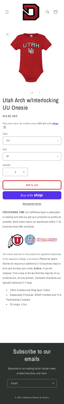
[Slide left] (24, 92)
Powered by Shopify (40, 397)
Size (5, 149)
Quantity (6, 165)
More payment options (32, 203)
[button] (7, 12)
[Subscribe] (53, 383)
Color (5, 133)
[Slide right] (40, 92)
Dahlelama (26, 397)
